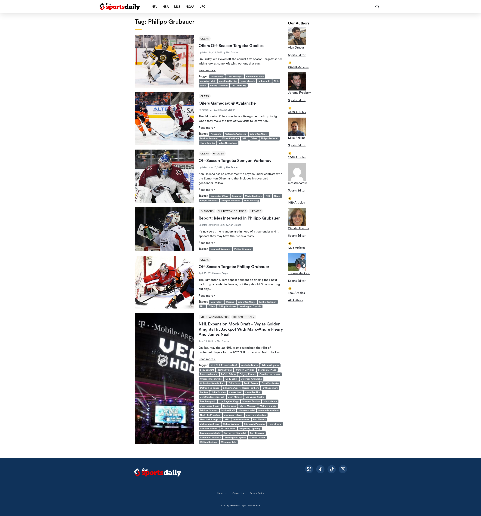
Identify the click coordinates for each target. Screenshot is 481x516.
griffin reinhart (270, 388)
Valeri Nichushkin (228, 143)
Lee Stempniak (208, 401)
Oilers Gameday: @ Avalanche (227, 103)
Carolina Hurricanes (269, 374)
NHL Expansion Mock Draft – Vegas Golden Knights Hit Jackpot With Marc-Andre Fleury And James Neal (241, 329)
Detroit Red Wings (209, 388)
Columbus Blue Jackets (212, 383)
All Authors (295, 300)
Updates (218, 153)
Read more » (207, 70)
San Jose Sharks (208, 428)
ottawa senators (241, 419)
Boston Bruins (225, 370)
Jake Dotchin (219, 392)
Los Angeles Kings (229, 401)
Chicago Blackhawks (211, 379)
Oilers (204, 38)
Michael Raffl (228, 410)
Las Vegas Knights (255, 397)
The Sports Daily (243, 317)
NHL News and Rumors (232, 211)
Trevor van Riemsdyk (235, 433)
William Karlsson (208, 442)
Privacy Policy (257, 493)
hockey (204, 392)
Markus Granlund (209, 138)
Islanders (206, 211)
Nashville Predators (210, 415)
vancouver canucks (210, 437)
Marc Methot (270, 401)
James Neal (235, 392)
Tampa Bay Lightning (249, 428)
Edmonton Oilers (255, 76)
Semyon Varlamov (230, 200)
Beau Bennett (207, 370)
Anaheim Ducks (249, 365)
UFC (203, 6)
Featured (236, 196)
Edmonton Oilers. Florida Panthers (241, 388)
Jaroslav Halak (207, 81)
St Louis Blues (228, 428)
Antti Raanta (217, 76)
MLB (177, 6)
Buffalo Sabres (228, 374)
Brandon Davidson (244, 370)
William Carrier (257, 437)
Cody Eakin (231, 379)
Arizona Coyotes (270, 365)
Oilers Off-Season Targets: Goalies (231, 46)
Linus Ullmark (247, 81)
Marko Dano (229, 406)
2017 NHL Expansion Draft (224, 365)
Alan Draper (232, 52)
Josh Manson (235, 397)
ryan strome (275, 424)
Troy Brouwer (257, 433)
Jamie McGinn (252, 392)
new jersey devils (233, 415)
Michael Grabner (209, 410)
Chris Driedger (235, 76)
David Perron (251, 383)
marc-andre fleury (209, 406)
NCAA (190, 6)
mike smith (264, 81)
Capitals (230, 302)
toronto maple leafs (210, 433)
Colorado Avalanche (235, 134)
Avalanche (216, 134)
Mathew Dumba (268, 406)
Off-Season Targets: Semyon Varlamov (235, 161)
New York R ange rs (210, 419)
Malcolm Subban (251, 401)
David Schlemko (270, 383)
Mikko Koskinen (230, 138)
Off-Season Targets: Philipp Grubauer (234, 267)
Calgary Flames (248, 374)
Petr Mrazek (259, 419)
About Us (221, 493)
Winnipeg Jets (228, 442)
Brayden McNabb (267, 370)
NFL (154, 6)
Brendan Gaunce (208, 374)
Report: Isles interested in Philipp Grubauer (239, 218)
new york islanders (221, 249)
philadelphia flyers (209, 424)
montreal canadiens (268, 410)
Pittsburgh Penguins (254, 424)
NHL (276, 81)
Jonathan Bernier (228, 81)
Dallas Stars (234, 383)
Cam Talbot (216, 302)
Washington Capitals (250, 306)
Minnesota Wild (246, 410)
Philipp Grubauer (219, 85)
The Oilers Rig (238, 85)
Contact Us (238, 493)
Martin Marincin (248, 406)
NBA (166, 6)
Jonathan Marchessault (212, 397)
